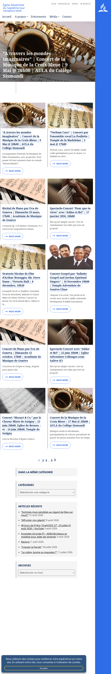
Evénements (38, 16)
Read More (15, 170)
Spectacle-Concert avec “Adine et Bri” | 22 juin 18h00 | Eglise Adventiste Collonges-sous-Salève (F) (69, 354)
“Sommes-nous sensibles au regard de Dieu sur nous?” (47, 513)
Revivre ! (25, 541)
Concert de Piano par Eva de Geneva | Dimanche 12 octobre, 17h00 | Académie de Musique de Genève (21, 354)
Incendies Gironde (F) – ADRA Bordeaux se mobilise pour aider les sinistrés (44, 535)
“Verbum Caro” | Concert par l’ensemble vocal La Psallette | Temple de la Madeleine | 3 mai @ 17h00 (70, 138)
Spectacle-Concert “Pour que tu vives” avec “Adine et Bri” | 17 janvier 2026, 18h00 (70, 212)
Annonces (64, 3)
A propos (20, 16)
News (75, 3)
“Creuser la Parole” (31, 547)
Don (53, 3)
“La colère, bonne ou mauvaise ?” (39, 552)
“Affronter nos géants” (33, 520)
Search (87, 3)
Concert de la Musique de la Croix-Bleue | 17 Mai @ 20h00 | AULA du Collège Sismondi (70, 421)
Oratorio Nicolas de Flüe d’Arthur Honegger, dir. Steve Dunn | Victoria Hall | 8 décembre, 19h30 (21, 279)
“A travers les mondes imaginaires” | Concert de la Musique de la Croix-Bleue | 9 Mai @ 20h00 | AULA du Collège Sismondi (21, 140)
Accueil (6, 16)
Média (53, 16)
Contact (67, 16)
